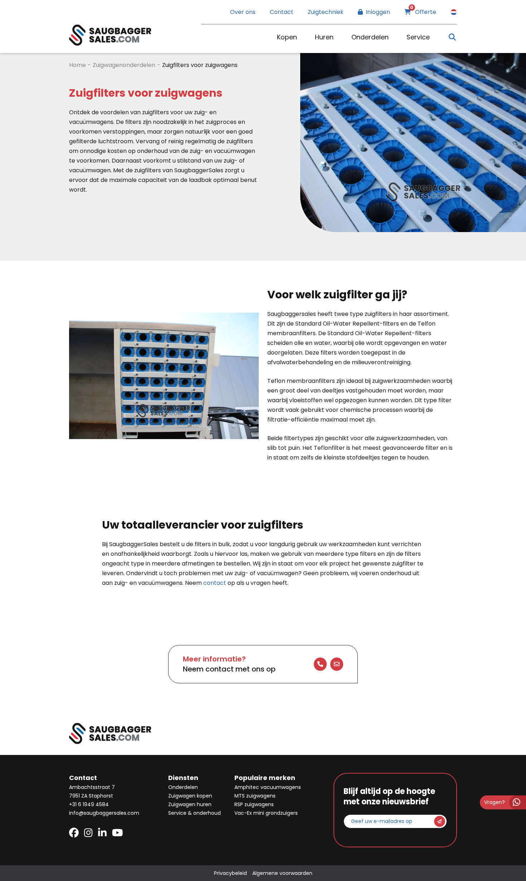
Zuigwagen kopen (190, 795)
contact (214, 583)
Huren (324, 37)
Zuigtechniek (326, 12)
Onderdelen (370, 37)
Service (418, 37)
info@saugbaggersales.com (104, 813)
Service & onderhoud (194, 813)
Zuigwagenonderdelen (124, 65)
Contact (281, 12)
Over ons (242, 12)
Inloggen (378, 12)
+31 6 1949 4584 (89, 804)
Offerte (423, 12)
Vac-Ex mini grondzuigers (266, 813)
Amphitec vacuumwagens (267, 787)
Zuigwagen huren (189, 804)
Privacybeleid (230, 873)
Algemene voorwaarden (282, 873)
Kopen (287, 37)
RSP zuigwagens (254, 804)
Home (77, 65)
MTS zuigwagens (255, 795)
